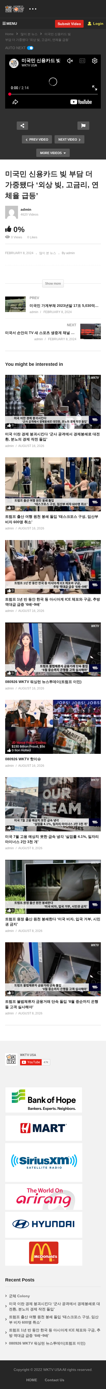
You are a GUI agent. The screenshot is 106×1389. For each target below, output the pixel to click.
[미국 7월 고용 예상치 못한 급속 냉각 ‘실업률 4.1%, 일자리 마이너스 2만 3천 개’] (53, 804)
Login (97, 23)
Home (9, 34)
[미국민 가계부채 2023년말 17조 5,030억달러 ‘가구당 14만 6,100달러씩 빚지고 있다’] (53, 310)
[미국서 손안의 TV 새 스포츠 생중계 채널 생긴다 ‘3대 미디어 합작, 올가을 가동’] (53, 337)
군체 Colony (19, 1296)
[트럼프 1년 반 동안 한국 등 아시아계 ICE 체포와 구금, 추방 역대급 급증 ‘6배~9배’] (53, 567)
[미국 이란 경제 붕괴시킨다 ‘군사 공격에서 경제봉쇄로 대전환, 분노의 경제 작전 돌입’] (53, 402)
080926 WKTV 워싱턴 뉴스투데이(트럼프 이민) (43, 682)
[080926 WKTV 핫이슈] (53, 727)
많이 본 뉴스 (29, 34)
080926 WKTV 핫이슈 (23, 759)
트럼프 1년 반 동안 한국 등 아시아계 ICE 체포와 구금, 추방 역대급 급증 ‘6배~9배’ (54, 1333)
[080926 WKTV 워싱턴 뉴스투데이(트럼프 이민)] (53, 650)
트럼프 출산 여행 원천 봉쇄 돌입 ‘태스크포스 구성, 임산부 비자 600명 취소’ (54, 1319)
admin (26, 209)
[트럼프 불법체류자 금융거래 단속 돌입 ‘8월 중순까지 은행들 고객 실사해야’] (53, 969)
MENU (11, 23)
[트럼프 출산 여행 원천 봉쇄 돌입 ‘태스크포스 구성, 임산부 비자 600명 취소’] (53, 484)
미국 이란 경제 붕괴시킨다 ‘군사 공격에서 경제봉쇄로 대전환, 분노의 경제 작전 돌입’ (54, 1306)
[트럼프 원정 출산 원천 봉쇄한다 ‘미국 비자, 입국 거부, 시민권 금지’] (53, 887)
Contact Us (54, 1380)
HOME (31, 1380)
